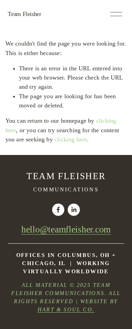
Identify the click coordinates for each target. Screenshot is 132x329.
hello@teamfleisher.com (66, 229)
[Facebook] (58, 210)
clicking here (70, 139)
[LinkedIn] (74, 210)
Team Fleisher (24, 14)
